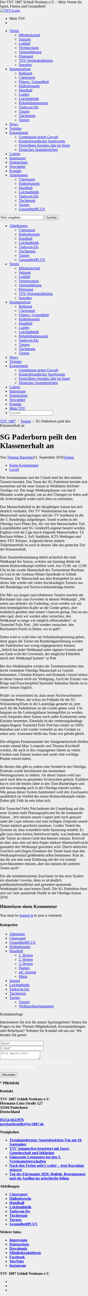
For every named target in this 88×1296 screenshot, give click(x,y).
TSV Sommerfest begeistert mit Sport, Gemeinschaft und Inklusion (39, 1151)
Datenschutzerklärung (17, 1066)
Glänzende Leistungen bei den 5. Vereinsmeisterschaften (35, 1159)
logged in (26, 915)
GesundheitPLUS (22, 942)
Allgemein (17, 934)
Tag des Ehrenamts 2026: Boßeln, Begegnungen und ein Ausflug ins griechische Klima (47, 1176)
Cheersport (17, 938)
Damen (24, 968)
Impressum (18, 1240)
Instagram (17, 1265)
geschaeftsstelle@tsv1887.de (22, 1124)
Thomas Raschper (20, 457)
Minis (23, 976)
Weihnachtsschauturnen (36, 1006)
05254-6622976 (12, 1120)
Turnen (25, 421)
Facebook (17, 1257)
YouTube (16, 1261)
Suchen (51, 217)
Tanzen (24, 1002)
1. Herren (26, 955)
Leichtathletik (19, 985)
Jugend (14, 981)
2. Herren (26, 959)
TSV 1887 (8, 421)
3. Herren (26, 964)
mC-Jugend (27, 972)
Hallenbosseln (19, 947)
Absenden (8, 1075)
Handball (16, 951)
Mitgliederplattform (25, 1253)
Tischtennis (17, 993)
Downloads (18, 1248)
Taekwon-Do (19, 989)
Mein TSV (17, 408)
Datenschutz (19, 1244)
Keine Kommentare (23, 465)
